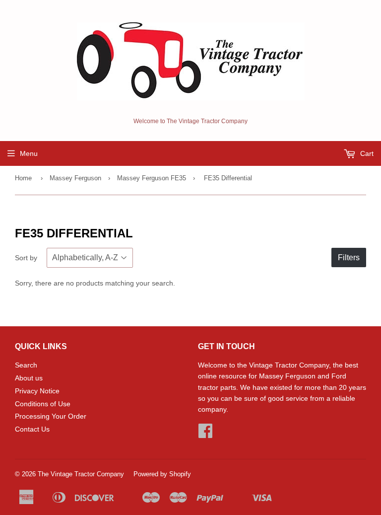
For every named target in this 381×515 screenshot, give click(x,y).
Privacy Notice (37, 391)
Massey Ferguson (75, 178)
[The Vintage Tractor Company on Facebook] (205, 434)
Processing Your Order (50, 416)
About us (29, 378)
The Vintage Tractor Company (81, 474)
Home (23, 178)
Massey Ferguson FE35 (151, 178)
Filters (349, 257)
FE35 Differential (228, 178)
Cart (366, 153)
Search (26, 365)
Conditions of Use (42, 404)
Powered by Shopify (162, 474)
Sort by (26, 258)
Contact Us (32, 429)
